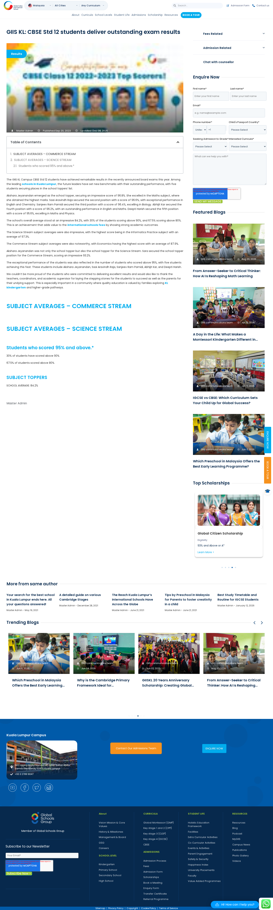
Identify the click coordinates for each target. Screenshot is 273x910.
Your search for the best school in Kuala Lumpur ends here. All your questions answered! (30, 599)
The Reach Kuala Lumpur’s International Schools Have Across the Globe (132, 599)
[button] (177, 142)
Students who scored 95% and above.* (46, 166)
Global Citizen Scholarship (220, 533)
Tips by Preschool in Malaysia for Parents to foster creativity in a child (188, 599)
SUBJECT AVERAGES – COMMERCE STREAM (44, 154)
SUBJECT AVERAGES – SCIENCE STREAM (42, 160)
